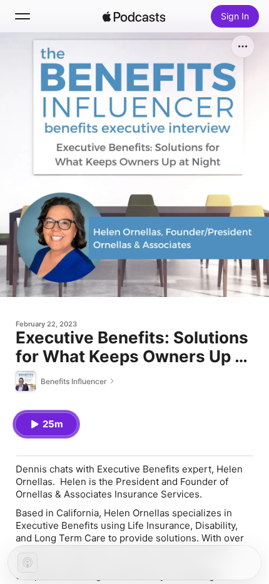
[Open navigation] (22, 16)
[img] (134, 16)
